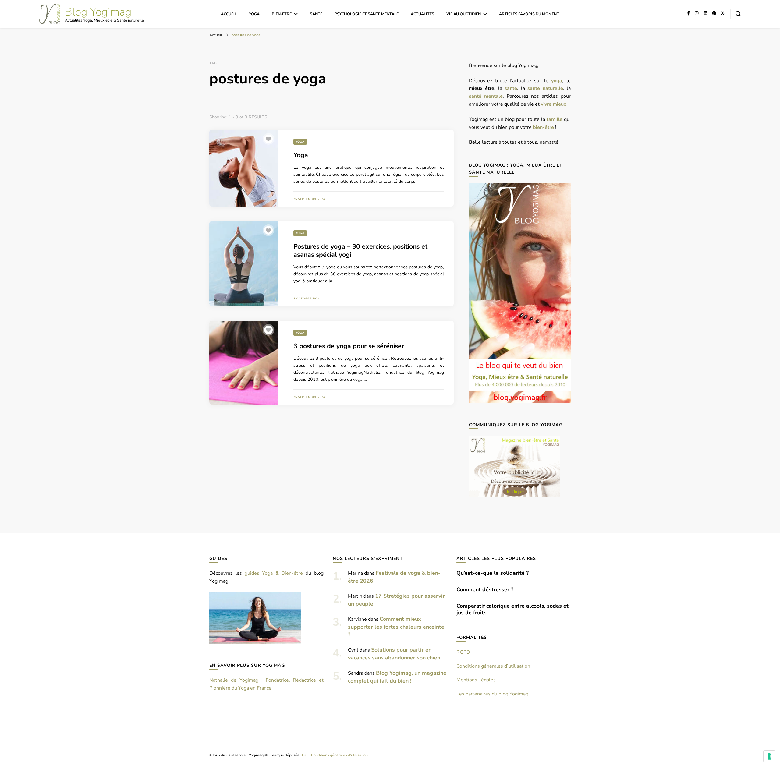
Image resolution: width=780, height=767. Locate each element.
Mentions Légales (476, 680)
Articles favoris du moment (529, 13)
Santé (316, 13)
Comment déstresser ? (484, 589)
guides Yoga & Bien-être (274, 573)
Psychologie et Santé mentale (367, 13)
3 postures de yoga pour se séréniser (348, 346)
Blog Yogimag (98, 12)
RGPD (463, 652)
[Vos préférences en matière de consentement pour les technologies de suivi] (769, 756)
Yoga (254, 13)
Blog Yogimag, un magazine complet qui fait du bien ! (397, 676)
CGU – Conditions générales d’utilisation (334, 755)
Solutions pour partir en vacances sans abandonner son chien (394, 653)
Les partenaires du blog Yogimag (492, 694)
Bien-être (282, 13)
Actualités (422, 13)
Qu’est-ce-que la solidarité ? (492, 573)
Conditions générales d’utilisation (493, 666)
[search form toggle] (738, 13)
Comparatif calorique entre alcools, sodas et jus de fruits (512, 609)
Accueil (229, 13)
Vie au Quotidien (463, 13)
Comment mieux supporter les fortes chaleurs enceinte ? (396, 626)
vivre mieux (553, 104)
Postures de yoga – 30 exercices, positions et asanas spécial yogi (360, 250)
